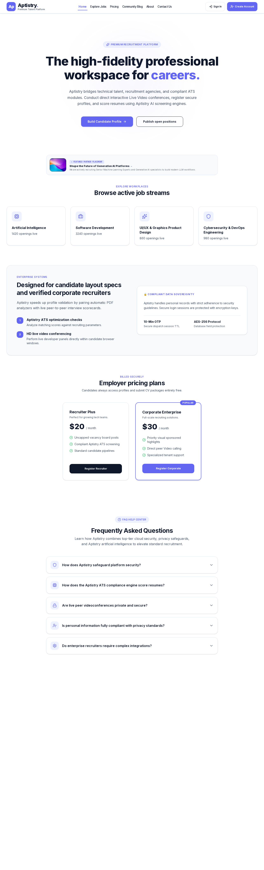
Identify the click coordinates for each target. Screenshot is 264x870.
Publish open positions (159, 121)
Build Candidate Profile (104, 121)
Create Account (244, 6)
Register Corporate (168, 468)
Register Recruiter (96, 468)
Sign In (217, 6)
